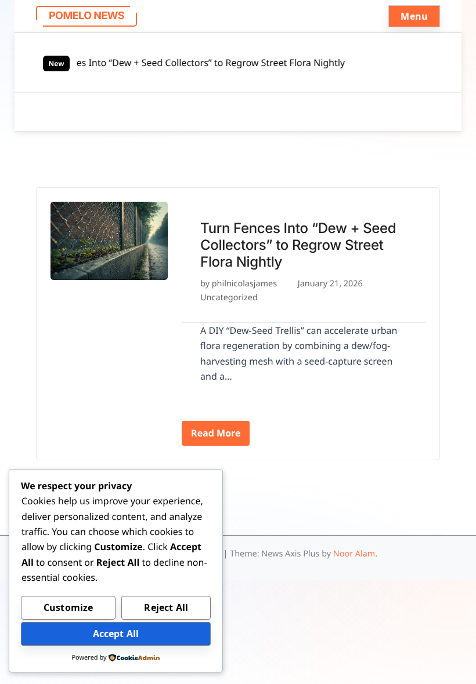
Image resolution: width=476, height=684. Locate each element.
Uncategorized (229, 297)
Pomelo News (86, 16)
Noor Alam (354, 553)
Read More (215, 433)
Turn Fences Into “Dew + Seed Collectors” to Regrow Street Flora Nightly (185, 62)
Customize (68, 607)
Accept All (116, 633)
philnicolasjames (244, 283)
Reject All (166, 607)
